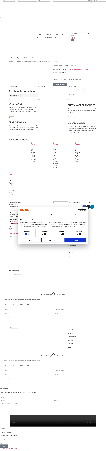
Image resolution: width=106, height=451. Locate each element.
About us (48, 34)
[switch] (44, 234)
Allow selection (53, 240)
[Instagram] (88, 207)
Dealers (57, 38)
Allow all (75, 240)
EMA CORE (48, 38)
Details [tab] (53, 215)
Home (10, 61)
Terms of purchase (14, 233)
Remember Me (5, 443)
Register (15, 448)
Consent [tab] (29, 215)
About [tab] (76, 215)
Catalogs (39, 38)
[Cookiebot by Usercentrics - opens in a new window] (79, 210)
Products (39, 34)
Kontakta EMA (59, 34)
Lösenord (3, 439)
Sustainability (13, 232)
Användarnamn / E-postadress (9, 435)
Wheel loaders (17, 61)
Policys (11, 230)
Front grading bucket (27, 61)
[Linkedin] (92, 207)
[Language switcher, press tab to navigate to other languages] (80, 33)
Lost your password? (6, 448)
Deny (30, 240)
